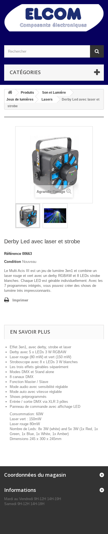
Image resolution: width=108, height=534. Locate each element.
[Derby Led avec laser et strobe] (28, 216)
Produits (27, 93)
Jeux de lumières (20, 99)
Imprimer (20, 300)
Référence (12, 254)
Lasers (47, 99)
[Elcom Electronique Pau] (54, 17)
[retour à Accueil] (10, 92)
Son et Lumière (54, 93)
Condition (12, 262)
